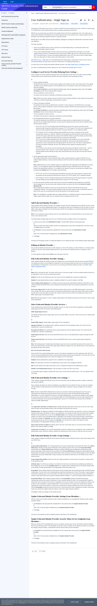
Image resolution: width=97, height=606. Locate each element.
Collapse (12, 13)
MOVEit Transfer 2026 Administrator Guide (46, 13)
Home (5, 1)
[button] (62, 7)
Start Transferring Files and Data (10, 16)
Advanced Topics (6, 57)
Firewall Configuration (7, 31)
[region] (48, 602)
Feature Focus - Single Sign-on (42, 60)
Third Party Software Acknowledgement (12, 68)
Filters (45, 7)
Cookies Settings (89, 602)
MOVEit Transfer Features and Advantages (13, 24)
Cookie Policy (22, 602)
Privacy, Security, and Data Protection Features (11, 64)
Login (12, 1)
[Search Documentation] (93, 7)
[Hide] (26, 13)
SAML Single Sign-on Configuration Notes (78, 64)
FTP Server (5, 46)
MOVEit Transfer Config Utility (9, 27)
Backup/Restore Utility (7, 38)
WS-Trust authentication (40, 55)
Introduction (5, 20)
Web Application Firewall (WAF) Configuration (13, 35)
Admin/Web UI (5, 42)
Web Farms (5, 53)
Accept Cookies (75, 602)
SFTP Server (5, 49)
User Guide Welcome (7, 61)
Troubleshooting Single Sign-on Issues (71, 67)
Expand (4, 13)
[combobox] (70, 7)
